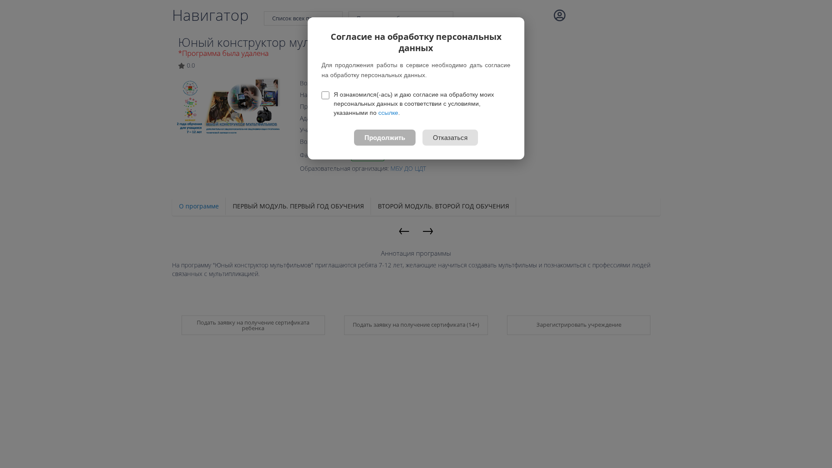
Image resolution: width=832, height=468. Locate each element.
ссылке (388, 112)
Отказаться (450, 137)
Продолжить (384, 137)
